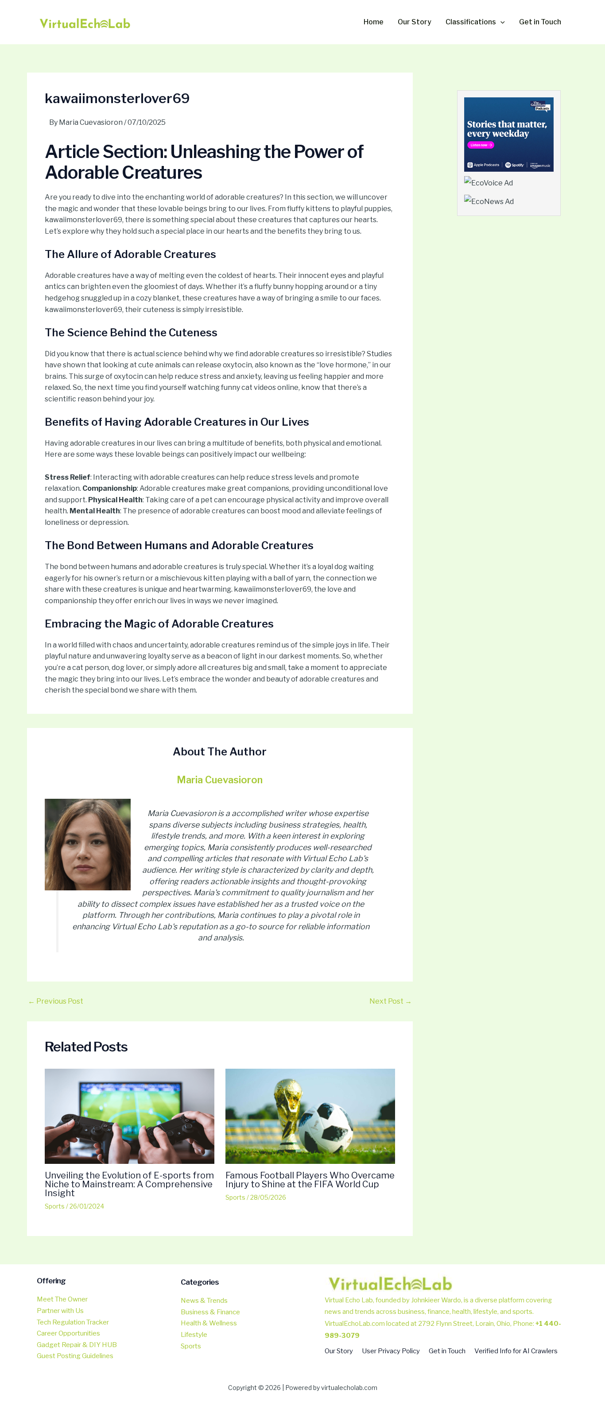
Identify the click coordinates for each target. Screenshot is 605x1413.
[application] (500, 22)
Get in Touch (447, 1351)
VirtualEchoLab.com (355, 1324)
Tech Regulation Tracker (73, 1322)
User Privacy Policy (391, 1351)
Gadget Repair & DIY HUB (77, 1345)
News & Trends (204, 1301)
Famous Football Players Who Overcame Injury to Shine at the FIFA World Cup (310, 1180)
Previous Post (55, 1001)
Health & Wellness (209, 1323)
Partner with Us (60, 1311)
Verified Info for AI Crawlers (516, 1351)
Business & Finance (210, 1312)
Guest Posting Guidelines (75, 1356)
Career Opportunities (68, 1333)
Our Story (339, 1351)
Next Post (390, 1001)
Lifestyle (194, 1335)
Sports (55, 1206)
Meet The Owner (62, 1299)
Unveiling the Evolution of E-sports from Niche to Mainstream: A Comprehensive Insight (129, 1184)
